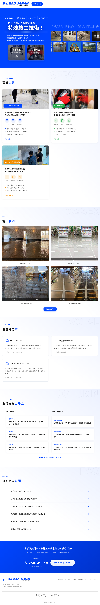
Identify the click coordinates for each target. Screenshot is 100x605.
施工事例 (67, 579)
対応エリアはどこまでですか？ (22, 491)
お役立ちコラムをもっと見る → (50, 457)
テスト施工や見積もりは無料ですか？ (24, 499)
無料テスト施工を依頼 (62, 562)
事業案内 (60, 579)
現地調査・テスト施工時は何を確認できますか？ (28, 514)
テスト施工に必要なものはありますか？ (25, 521)
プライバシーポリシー (91, 579)
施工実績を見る (50, 309)
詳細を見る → (9, 139)
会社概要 (80, 579)
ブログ (74, 579)
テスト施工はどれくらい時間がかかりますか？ (27, 506)
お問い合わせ (37, 4)
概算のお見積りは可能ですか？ (22, 529)
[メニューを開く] (47, 4)
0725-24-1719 (38, 562)
